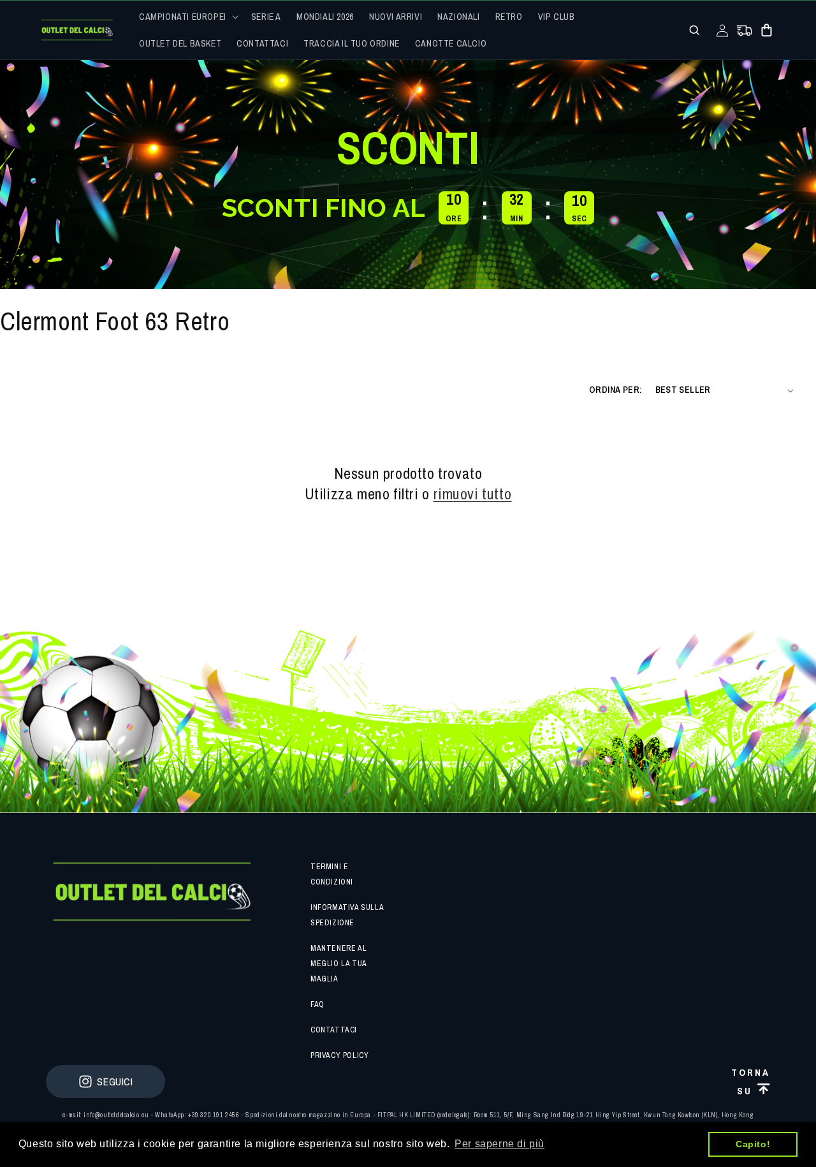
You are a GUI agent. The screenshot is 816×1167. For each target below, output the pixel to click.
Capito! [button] (753, 1144)
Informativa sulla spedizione (346, 915)
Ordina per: (615, 389)
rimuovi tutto (472, 494)
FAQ (317, 1004)
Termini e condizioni (331, 874)
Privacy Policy (339, 1055)
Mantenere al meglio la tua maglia (338, 963)
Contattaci (333, 1030)
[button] (187, 16)
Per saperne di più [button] (499, 1143)
